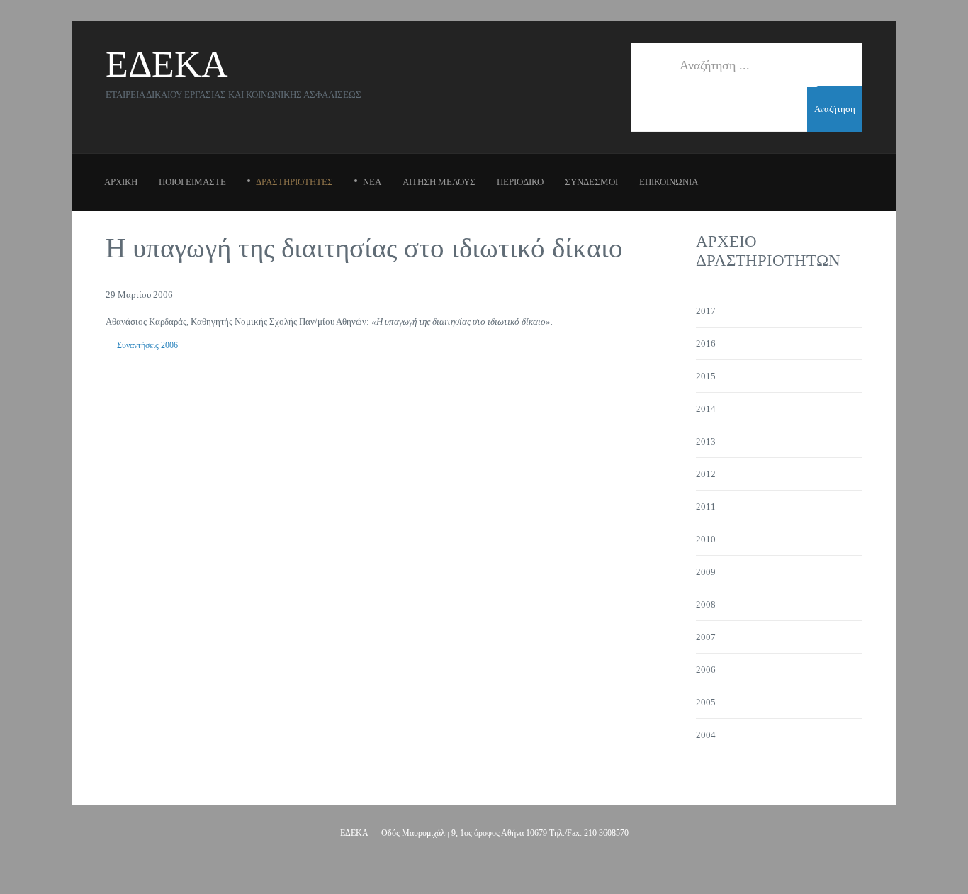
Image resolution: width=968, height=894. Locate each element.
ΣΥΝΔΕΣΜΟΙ (591, 182)
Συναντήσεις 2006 (147, 345)
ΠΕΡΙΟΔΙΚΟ (520, 182)
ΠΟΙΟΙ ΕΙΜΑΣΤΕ (192, 182)
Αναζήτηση (834, 109)
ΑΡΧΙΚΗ (120, 182)
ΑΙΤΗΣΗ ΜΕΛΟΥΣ (439, 182)
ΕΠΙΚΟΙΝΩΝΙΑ (668, 182)
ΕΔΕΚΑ (167, 64)
